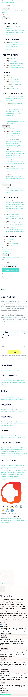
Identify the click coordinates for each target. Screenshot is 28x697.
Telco (22, 411)
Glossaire (13, 422)
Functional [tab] (3, 635)
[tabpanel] (14, 631)
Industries (5, 126)
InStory (6, 399)
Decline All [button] (8, 583)
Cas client (3, 422)
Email (5, 396)
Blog (17, 422)
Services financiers (13, 411)
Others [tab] (2, 681)
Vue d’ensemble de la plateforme (10, 370)
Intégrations (4, 437)
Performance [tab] (3, 647)
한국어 (23, 10)
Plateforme (5, 18)
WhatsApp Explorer (21, 423)
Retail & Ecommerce (6, 410)
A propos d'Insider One (7, 436)
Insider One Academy (13, 1)
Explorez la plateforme (10, 266)
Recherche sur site (12, 396)
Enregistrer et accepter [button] (5, 694)
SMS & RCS (21, 399)
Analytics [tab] (2, 658)
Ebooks (9, 422)
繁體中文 (4, 12)
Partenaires (5, 1)
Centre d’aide (5, 251)
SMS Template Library (7, 425)
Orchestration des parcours (17, 382)
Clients (4, 183)
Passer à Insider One (18, 449)
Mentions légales (16, 520)
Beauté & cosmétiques (18, 410)
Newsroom (23, 436)
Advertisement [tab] (4, 669)
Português (18, 10)
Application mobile (13, 399)
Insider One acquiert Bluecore (7, 275)
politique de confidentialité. (17, 359)
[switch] (0, 637)
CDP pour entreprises (7, 465)
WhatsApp (12, 398)
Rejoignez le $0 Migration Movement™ (11, 448)
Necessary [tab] (3, 622)
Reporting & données (6, 384)
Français (8, 10)
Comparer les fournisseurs (8, 451)
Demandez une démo (10, 270)
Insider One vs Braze (13, 453)
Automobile (4, 411)
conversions (8, 317)
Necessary (4, 624)
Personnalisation (5, 382)
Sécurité (9, 520)
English (4, 10)
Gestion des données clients (8, 380)
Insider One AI (20, 380)
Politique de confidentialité (8, 518)
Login (8, 5)
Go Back (4, 289)
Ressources (6, 185)
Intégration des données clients (14, 474)
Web (2, 396)
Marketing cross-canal (7, 476)
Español (13, 10)
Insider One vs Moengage (14, 455)
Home (3, 16)
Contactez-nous (9, 2)
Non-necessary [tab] (4, 690)
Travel (19, 411)
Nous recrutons (21, 437)
